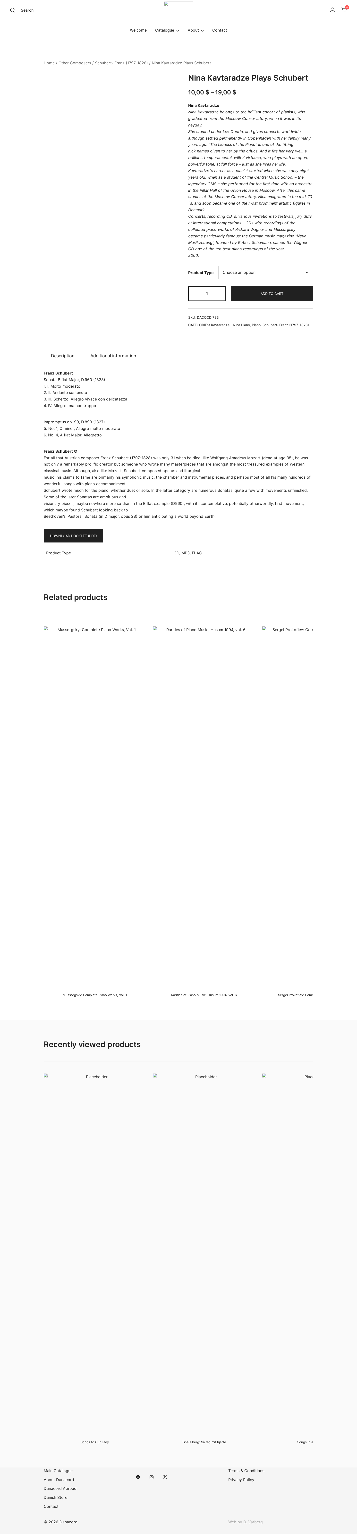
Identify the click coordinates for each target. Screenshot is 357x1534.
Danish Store (55, 1497)
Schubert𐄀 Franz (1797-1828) (121, 62)
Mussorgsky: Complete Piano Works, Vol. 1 (95, 995)
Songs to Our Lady (95, 1442)
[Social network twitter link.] (165, 1476)
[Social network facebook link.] (138, 1476)
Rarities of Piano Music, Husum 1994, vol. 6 (204, 995)
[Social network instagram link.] (151, 1476)
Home (49, 62)
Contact (219, 30)
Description (63, 355)
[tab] (63, 356)
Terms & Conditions (246, 1470)
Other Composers (75, 62)
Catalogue (164, 30)
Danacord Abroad (60, 1488)
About (193, 30)
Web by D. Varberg (245, 1521)
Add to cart (272, 294)
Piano (256, 325)
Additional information (113, 355)
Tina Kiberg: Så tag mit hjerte (204, 1442)
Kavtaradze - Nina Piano (230, 325)
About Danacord (59, 1479)
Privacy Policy (241, 1479)
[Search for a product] (13, 10)
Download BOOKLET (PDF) (73, 536)
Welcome (138, 30)
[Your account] (332, 10)
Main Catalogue (58, 1470)
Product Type (201, 272)
